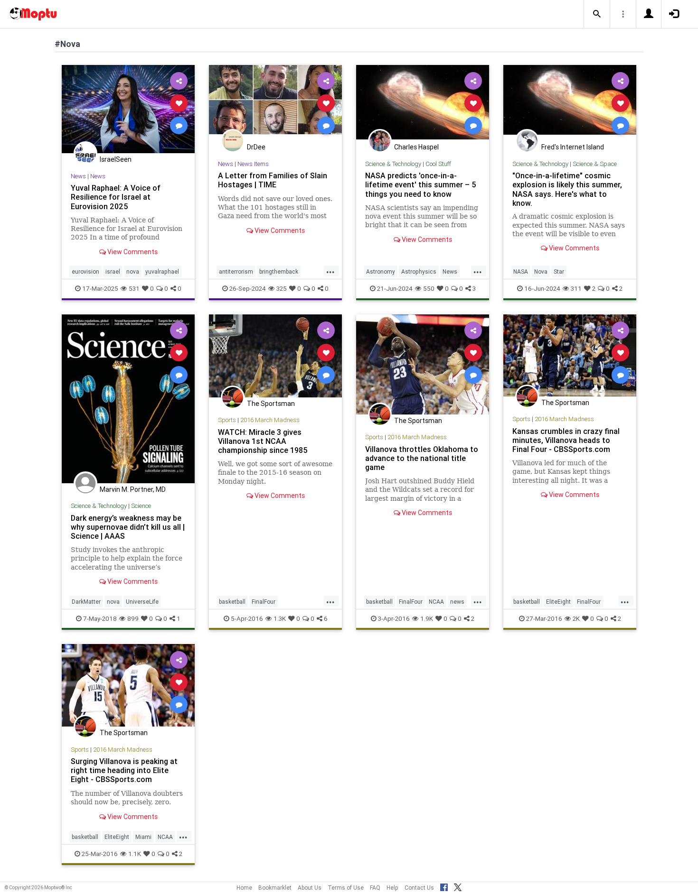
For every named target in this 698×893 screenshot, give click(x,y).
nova (132, 271)
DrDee (256, 147)
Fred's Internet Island (572, 147)
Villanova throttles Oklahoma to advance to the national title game (421, 458)
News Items (253, 164)
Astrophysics (418, 271)
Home (244, 887)
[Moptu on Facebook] (444, 886)
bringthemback (278, 271)
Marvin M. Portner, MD (133, 489)
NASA (520, 271)
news (457, 601)
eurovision (85, 271)
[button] (597, 14)
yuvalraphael (162, 271)
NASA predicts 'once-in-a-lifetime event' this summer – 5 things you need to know (420, 184)
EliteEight (558, 601)
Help (392, 887)
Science (141, 506)
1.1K (134, 853)
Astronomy (380, 271)
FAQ (375, 887)
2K (576, 618)
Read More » (128, 109)
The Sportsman (271, 403)
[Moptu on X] (458, 886)
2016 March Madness (270, 420)
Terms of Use (346, 887)
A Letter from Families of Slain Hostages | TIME (272, 180)
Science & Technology (393, 164)
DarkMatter (86, 601)
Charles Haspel (416, 147)
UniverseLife (142, 601)
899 (133, 618)
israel (112, 271)
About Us (309, 887)
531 (134, 288)
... (330, 271)
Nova (540, 271)
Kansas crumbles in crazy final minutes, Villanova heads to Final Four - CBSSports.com (566, 440)
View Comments (132, 252)
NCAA (436, 601)
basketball (232, 601)
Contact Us (419, 887)
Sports (227, 420)
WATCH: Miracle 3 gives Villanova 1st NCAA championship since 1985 (263, 441)
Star (559, 271)
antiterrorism (236, 271)
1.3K (280, 618)
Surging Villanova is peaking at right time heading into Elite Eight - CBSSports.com (124, 770)
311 (576, 288)
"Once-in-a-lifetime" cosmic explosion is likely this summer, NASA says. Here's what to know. (567, 189)
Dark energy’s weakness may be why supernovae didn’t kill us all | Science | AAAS (128, 527)
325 (281, 288)
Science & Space (595, 164)
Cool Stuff (438, 164)
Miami (143, 836)
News (78, 176)
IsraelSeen (116, 159)
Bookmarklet (275, 887)
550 (428, 288)
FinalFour (263, 601)
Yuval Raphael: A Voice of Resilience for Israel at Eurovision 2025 (115, 197)
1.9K (426, 618)
